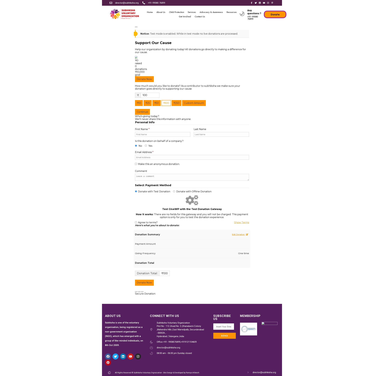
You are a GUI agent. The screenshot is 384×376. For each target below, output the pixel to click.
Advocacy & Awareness (211, 12)
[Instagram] (138, 356)
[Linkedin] (123, 356)
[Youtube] (131, 356)
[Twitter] (115, 356)
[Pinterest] (108, 362)
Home (150, 12)
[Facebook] (108, 356)
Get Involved (185, 16)
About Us (160, 12)
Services (192, 12)
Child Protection (176, 12)
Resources (232, 12)
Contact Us (200, 16)
